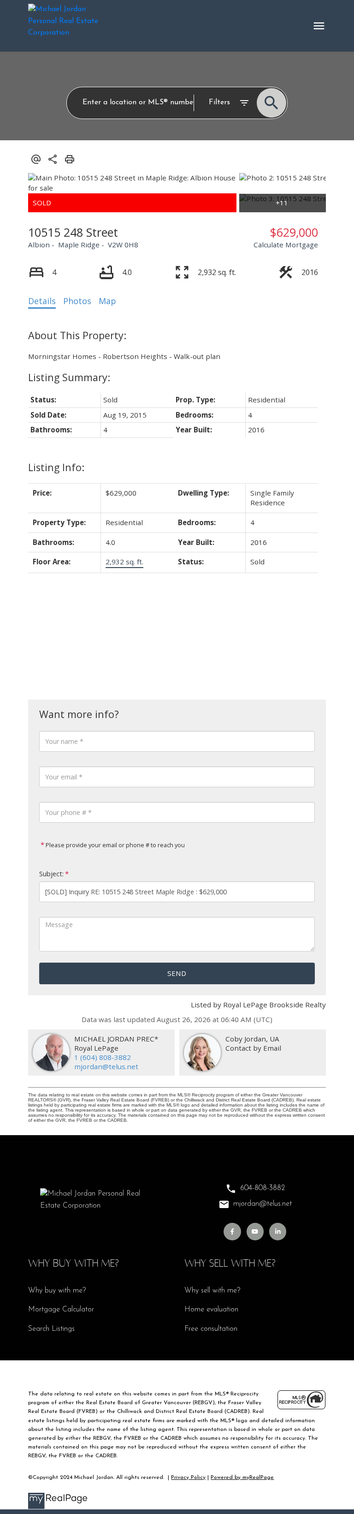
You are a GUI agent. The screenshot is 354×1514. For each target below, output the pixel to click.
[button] (232, 1231)
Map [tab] (107, 300)
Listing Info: (56, 467)
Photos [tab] (77, 300)
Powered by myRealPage (242, 1477)
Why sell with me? (212, 1290)
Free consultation (210, 1329)
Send (176, 973)
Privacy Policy (188, 1477)
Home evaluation (211, 1309)
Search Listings (51, 1329)
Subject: (51, 873)
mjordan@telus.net (106, 1066)
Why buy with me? (57, 1290)
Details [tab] (42, 300)
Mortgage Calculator (61, 1309)
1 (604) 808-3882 (102, 1057)
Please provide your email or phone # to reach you (114, 845)
